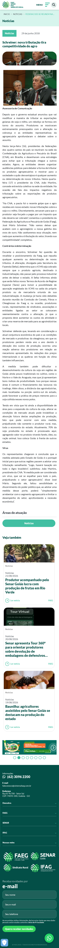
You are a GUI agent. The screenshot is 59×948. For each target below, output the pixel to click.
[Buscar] (54, 5)
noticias (17, 14)
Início (7, 14)
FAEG (50, 600)
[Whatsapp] (49, 938)
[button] (53, 748)
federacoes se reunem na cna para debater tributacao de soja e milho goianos (40, 14)
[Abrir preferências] (4, 942)
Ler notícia (15, 600)
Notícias (29, 523)
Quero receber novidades (19, 928)
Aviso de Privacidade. (36, 922)
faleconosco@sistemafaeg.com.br (16, 786)
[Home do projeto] (12, 5)
